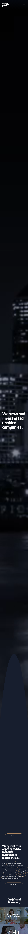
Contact (13, 835)
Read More (13, 884)
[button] (24, 4)
